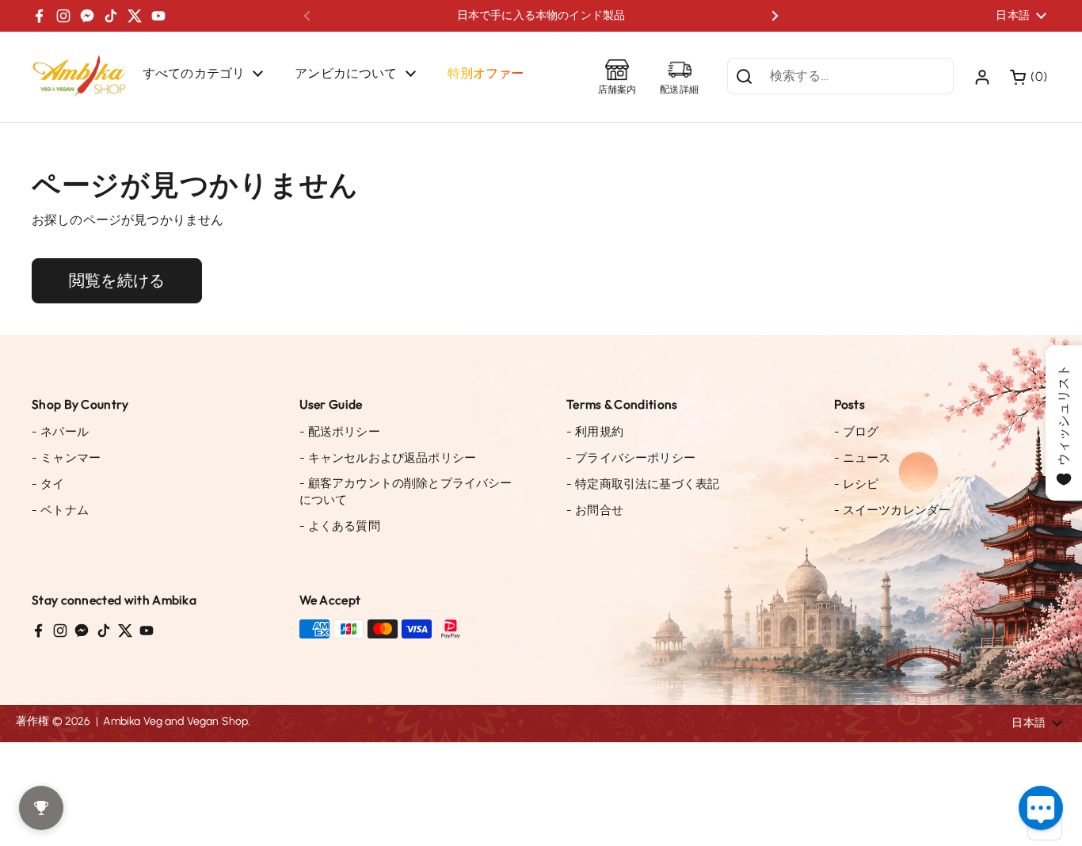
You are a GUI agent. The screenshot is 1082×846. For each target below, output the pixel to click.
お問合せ (594, 510)
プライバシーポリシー (630, 458)
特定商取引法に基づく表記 (642, 484)
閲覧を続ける (117, 280)
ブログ (856, 432)
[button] (1030, 77)
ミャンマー (66, 458)
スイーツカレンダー (892, 510)
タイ (48, 484)
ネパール (60, 432)
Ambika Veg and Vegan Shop (175, 721)
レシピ (856, 484)
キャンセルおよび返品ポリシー (388, 458)
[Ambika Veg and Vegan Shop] (79, 77)
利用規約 (594, 432)
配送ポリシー (339, 432)
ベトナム (60, 510)
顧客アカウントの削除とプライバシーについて (405, 491)
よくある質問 (339, 526)
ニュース (862, 458)
